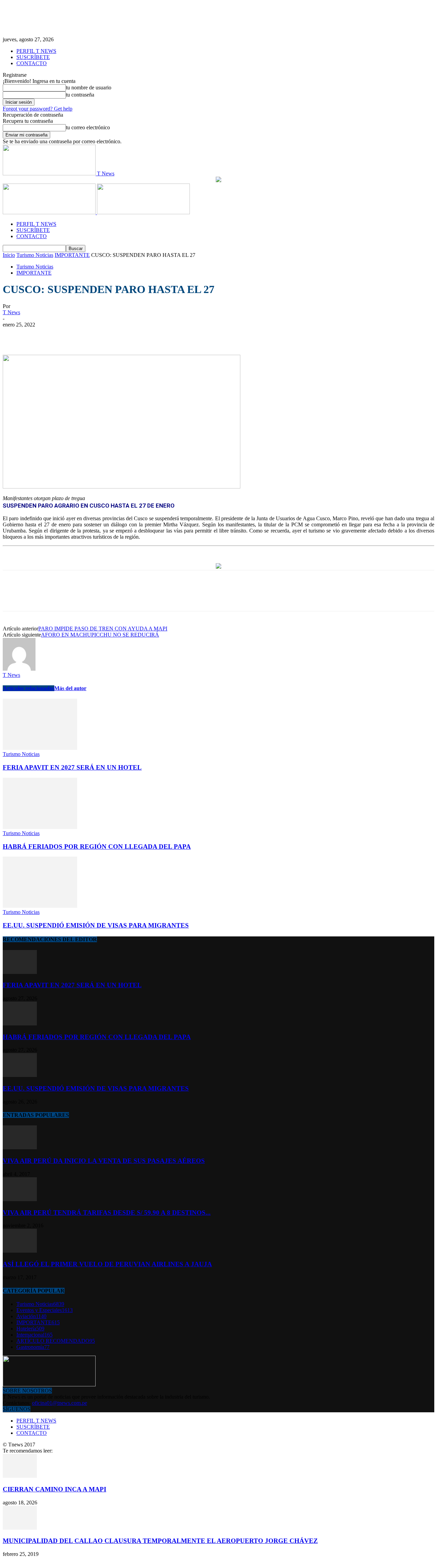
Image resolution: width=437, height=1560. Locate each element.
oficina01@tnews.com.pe (59, 1403)
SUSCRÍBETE (33, 57)
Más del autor (70, 688)
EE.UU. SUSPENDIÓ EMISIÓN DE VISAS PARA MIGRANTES (96, 925)
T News (11, 312)
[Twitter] (38, 335)
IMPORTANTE (72, 255)
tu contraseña (80, 95)
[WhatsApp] (87, 335)
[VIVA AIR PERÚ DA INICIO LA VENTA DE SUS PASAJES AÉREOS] (20, 1147)
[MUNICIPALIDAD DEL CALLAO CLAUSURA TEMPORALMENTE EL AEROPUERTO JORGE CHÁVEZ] (20, 1528)
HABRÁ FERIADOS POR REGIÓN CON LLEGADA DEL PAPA (97, 846)
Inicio (9, 255)
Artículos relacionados (28, 688)
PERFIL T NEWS (36, 51)
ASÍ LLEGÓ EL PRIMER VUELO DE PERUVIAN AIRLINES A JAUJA (107, 1264)
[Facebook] (14, 335)
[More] (112, 335)
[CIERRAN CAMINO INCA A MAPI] (20, 1476)
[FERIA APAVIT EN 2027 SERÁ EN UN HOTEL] (40, 748)
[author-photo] (19, 669)
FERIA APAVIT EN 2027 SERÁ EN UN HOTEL (72, 767)
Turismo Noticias (34, 255)
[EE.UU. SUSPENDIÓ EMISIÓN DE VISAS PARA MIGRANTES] (40, 906)
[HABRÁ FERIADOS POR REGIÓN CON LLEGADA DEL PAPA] (40, 827)
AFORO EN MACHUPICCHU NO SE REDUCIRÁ (100, 635)
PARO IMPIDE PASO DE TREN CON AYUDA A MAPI (102, 628)
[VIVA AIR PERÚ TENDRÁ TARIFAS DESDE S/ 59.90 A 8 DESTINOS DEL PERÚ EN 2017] (20, 1199)
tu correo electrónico (88, 127)
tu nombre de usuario (88, 87)
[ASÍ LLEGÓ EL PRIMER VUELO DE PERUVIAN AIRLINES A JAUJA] (20, 1251)
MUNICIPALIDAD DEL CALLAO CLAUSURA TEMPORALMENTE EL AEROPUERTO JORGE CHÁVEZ (160, 1540)
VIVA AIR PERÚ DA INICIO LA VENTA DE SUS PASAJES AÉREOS (104, 1160)
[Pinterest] (63, 335)
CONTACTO (31, 63)
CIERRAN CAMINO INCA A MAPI (54, 1489)
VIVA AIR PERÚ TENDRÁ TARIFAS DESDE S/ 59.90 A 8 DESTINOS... (107, 1212)
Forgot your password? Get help (37, 109)
